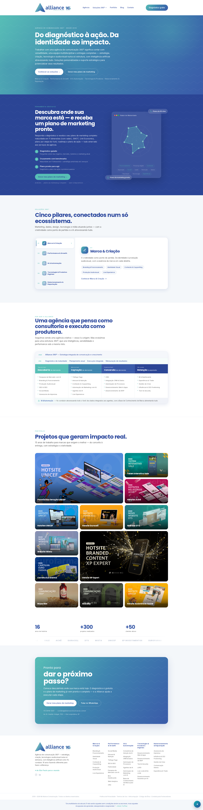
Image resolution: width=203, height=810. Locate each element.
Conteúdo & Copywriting (133, 267)
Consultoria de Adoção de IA (128, 752)
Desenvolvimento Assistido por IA (143, 777)
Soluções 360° (99, 8)
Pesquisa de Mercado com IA (113, 771)
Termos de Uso (122, 796)
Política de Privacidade (108, 796)
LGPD (139, 767)
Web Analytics (113, 781)
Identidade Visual (113, 267)
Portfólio (113, 7)
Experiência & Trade (161, 771)
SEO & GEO (112, 763)
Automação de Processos (128, 763)
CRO (109, 785)
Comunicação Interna (158, 766)
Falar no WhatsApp (89, 703)
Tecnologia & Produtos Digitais (143, 746)
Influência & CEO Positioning (159, 757)
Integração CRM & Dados (128, 757)
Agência (86, 7)
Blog (122, 7)
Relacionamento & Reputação (161, 745)
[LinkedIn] (40, 775)
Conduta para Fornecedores (161, 796)
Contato (130, 7)
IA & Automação (128, 745)
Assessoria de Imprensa (159, 752)
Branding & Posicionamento (93, 267)
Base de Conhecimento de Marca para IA (128, 782)
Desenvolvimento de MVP (143, 759)
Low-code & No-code (143, 772)
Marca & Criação (96, 745)
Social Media (112, 751)
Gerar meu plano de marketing (81, 72)
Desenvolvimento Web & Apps (143, 754)
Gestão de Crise (159, 762)
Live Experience (109, 272)
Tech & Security (142, 764)
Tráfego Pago (113, 760)
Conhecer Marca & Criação (92, 279)
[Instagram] (36, 775)
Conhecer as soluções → (49, 72)
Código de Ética (144, 796)
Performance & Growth (113, 745)
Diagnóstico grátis (157, 7)
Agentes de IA (128, 767)
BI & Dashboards (112, 777)
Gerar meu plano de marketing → (52, 177)
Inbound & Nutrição (111, 755)
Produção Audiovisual (91, 272)
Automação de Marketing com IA (128, 773)
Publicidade (112, 767)
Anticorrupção (133, 796)
